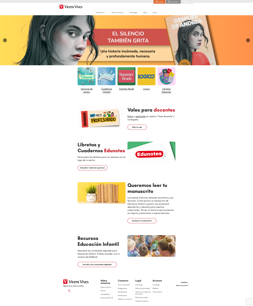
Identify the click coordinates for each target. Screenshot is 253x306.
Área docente (174, 2)
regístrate (140, 116)
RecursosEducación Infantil (98, 241)
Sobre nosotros (105, 281)
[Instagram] (77, 291)
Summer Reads (126, 88)
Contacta (188, 2)
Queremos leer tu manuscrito (147, 188)
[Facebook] (65, 291)
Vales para (151, 110)
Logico (146, 88)
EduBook (161, 2)
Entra (130, 116)
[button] (137, 127)
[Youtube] (73, 291)
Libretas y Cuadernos (101, 147)
